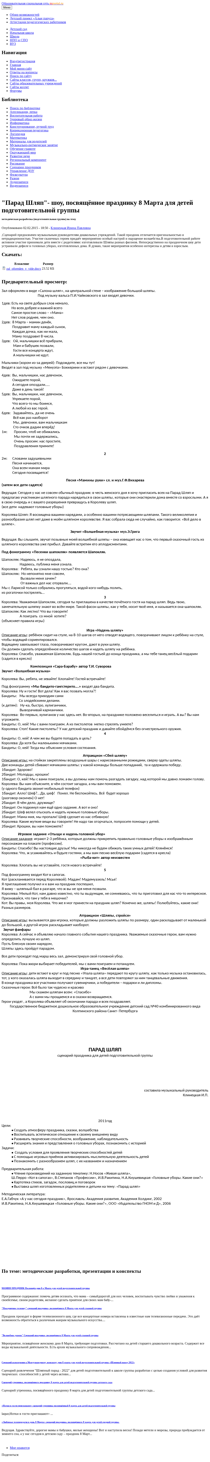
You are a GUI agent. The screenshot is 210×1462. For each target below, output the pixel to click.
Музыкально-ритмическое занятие (34, 145)
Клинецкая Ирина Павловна (71, 228)
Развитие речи (20, 156)
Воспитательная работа (26, 115)
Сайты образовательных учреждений (36, 83)
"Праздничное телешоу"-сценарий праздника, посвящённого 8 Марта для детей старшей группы (52, 1308)
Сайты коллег (19, 87)
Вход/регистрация (22, 61)
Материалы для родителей (28, 141)
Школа (14, 36)
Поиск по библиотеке (25, 108)
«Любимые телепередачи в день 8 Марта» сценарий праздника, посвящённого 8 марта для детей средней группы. (60, 1422)
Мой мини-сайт (21, 68)
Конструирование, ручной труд (32, 126)
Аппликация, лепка (23, 112)
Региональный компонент (28, 160)
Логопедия (17, 134)
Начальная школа (22, 32)
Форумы (16, 90)
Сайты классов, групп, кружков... (33, 79)
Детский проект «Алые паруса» (32, 18)
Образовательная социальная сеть (32, 3)
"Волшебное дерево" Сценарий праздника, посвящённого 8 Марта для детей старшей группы (50, 1335)
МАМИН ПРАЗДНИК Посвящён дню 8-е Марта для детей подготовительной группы (46, 1288)
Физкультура (19, 174)
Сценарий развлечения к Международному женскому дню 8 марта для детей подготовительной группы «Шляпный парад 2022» (68, 1362)
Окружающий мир (23, 152)
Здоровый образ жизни (26, 119)
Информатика (19, 123)
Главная (15, 65)
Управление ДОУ (22, 171)
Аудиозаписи (19, 182)
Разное (14, 178)
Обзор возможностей (24, 14)
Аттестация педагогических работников (38, 22)
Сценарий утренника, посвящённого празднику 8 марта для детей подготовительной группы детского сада (57, 1382)
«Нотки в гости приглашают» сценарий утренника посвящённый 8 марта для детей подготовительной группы (58, 1405)
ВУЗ (13, 44)
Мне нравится (20, 1447)
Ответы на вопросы (24, 72)
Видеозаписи (19, 185)
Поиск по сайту (21, 76)
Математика (18, 137)
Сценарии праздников (25, 167)
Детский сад (18, 29)
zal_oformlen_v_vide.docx (23, 268)
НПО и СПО (19, 40)
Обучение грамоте (22, 148)
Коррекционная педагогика (29, 130)
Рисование (17, 163)
